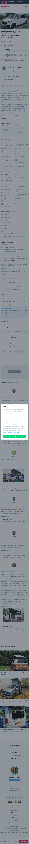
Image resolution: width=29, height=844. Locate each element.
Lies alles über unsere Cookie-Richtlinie (11, 432)
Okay (14, 436)
